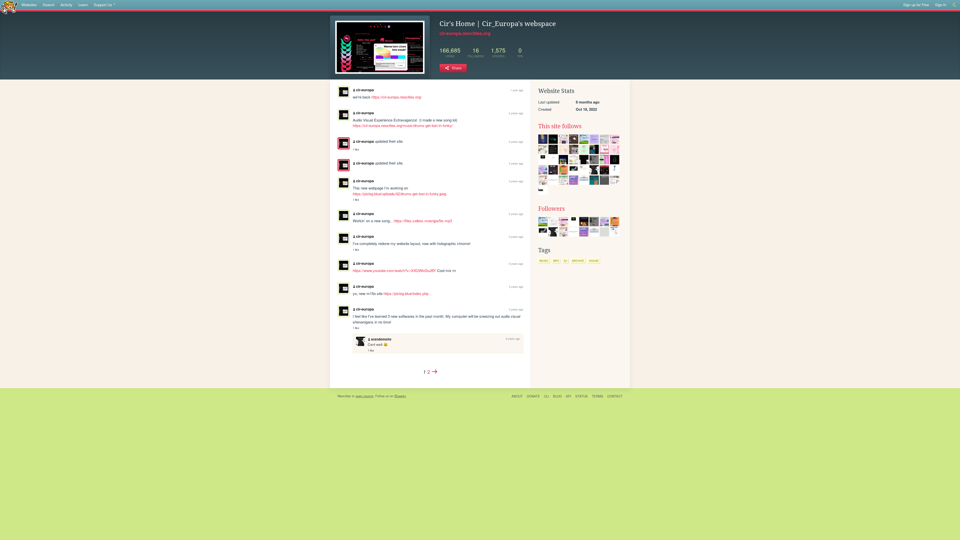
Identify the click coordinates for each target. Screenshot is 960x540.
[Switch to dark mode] (954, 5)
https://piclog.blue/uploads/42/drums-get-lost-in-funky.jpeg (399, 193)
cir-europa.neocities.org (465, 33)
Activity (66, 4)
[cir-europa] (343, 143)
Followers (551, 209)
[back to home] (9, 7)
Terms (597, 396)
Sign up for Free (916, 4)
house (593, 260)
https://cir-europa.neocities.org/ (397, 97)
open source (364, 396)
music (544, 260)
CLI (546, 396)
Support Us (103, 4)
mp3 (556, 260)
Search (48, 4)
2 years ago (516, 113)
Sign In (940, 4)
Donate (533, 396)
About (517, 396)
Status (581, 396)
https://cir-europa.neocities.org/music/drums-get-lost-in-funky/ (403, 125)
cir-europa (365, 89)
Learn (83, 4)
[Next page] (435, 371)
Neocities (344, 396)
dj (565, 260)
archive (578, 260)
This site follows (560, 126)
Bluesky (400, 396)
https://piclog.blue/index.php (406, 293)
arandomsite (381, 339)
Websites (29, 4)
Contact (614, 396)
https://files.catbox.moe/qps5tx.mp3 (423, 220)
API (568, 396)
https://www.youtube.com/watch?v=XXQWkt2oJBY (394, 270)
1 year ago (516, 90)
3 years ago (516, 142)
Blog (557, 396)
